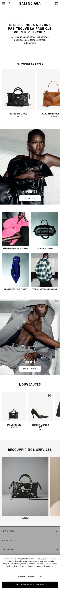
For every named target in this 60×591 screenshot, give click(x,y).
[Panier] (56, 3)
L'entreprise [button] (8, 549)
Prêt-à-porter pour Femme (15, 248)
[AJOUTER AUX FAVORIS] (23, 394)
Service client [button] (9, 540)
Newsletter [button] (8, 531)
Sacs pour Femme (44, 248)
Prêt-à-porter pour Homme (44, 289)
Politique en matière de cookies (39, 566)
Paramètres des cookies (30, 576)
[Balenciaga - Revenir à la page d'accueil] (30, 3)
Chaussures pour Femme (15, 289)
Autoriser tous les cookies (30, 584)
